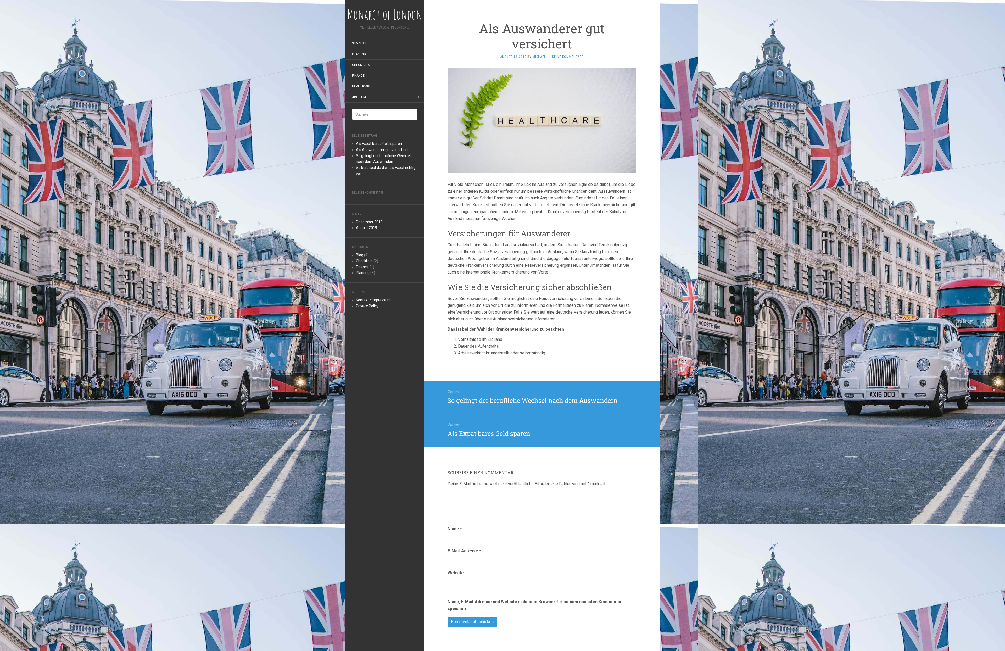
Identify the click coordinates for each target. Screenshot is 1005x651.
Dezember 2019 (369, 222)
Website (456, 572)
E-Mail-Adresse (464, 550)
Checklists (361, 65)
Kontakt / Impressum (373, 300)
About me (360, 97)
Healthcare (361, 86)
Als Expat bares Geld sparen (379, 144)
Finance (358, 75)
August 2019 (366, 228)
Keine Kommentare (567, 57)
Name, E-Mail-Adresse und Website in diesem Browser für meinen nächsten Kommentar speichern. (535, 605)
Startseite (361, 43)
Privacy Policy (367, 306)
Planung (359, 54)
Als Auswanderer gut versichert (382, 150)
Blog (359, 255)
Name (455, 528)
